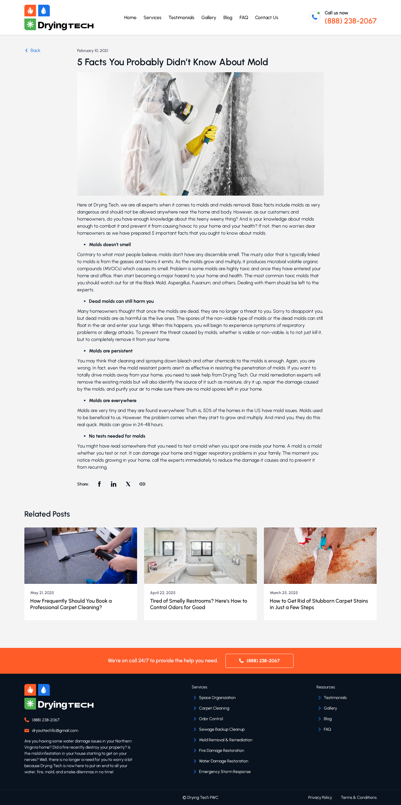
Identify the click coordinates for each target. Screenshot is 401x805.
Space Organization (217, 697)
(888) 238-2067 (351, 21)
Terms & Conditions (359, 797)
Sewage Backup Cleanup (222, 729)
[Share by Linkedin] (114, 485)
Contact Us (266, 17)
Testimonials (181, 17)
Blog (227, 17)
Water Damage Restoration (223, 761)
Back (36, 50)
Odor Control (211, 718)
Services (152, 17)
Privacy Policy (320, 797)
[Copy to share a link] (142, 485)
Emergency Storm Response (225, 771)
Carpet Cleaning (214, 708)
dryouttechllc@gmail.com (55, 730)
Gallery (208, 17)
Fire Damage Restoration (221, 750)
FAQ (244, 17)
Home (130, 17)
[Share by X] (128, 485)
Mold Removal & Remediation (225, 739)
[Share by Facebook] (99, 485)
